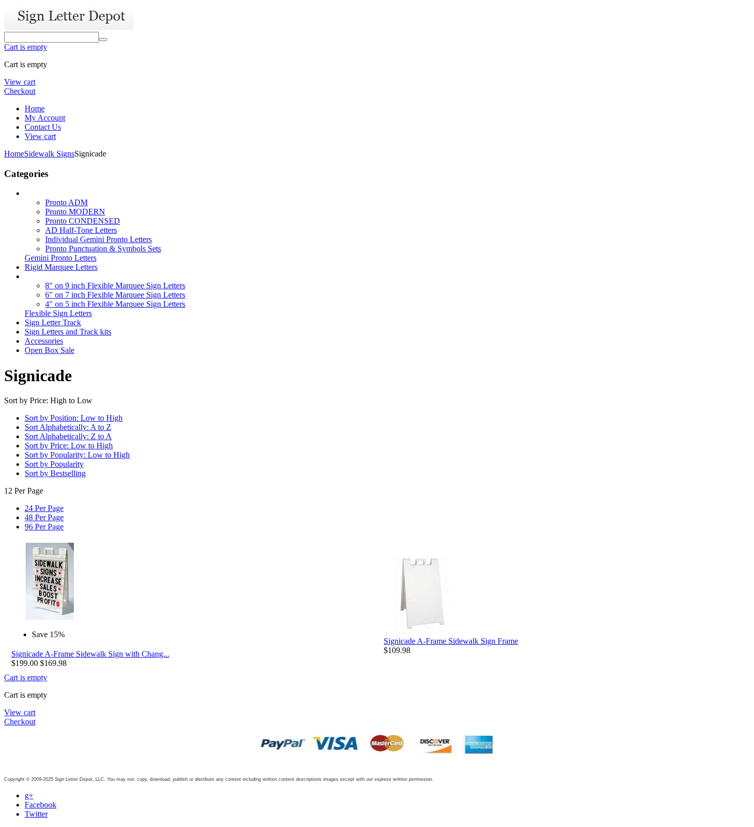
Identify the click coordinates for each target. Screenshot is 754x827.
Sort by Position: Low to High (74, 418)
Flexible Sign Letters (58, 313)
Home (35, 108)
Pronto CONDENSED (82, 220)
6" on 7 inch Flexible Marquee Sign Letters (115, 294)
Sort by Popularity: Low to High (77, 454)
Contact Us (43, 127)
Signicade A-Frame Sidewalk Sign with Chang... (90, 653)
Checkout (19, 91)
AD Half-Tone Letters (81, 230)
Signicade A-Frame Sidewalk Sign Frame (451, 641)
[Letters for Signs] (68, 27)
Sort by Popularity (54, 464)
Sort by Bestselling (55, 473)
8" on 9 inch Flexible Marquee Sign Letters (115, 285)
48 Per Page (44, 517)
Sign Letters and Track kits (68, 331)
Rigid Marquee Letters (61, 267)
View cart (19, 81)
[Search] (103, 39)
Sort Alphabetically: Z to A (68, 436)
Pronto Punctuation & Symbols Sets (103, 248)
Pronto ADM (66, 202)
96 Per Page (44, 526)
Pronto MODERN (75, 211)
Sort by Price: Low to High (69, 445)
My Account (45, 117)
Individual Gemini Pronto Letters (98, 239)
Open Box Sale (49, 350)
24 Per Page (44, 508)
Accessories (44, 341)
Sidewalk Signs (49, 153)
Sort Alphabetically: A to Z (68, 427)
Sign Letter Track (53, 322)
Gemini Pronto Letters (60, 257)
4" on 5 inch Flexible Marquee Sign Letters (115, 304)
